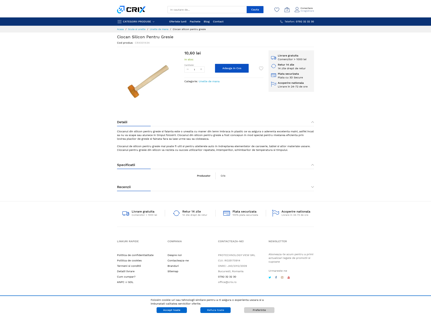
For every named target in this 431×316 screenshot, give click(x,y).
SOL (131, 282)
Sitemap (173, 271)
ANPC (120, 282)
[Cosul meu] (287, 9)
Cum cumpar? (126, 276)
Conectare (307, 8)
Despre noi (175, 255)
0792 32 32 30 (227, 276)
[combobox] (207, 9)
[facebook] (276, 277)
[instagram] (282, 277)
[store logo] (131, 9)
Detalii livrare (126, 271)
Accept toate (171, 310)
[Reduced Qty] (187, 69)
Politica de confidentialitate (135, 255)
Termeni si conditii (129, 265)
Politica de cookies (129, 260)
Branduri (173, 265)
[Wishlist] (276, 9)
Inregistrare (307, 10)
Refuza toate (215, 310)
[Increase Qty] (201, 69)
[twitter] (270, 277)
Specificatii (126, 165)
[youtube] (289, 277)
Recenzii (124, 187)
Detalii (122, 122)
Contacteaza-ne (178, 260)
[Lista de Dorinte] (261, 68)
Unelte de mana (209, 81)
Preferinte (259, 310)
